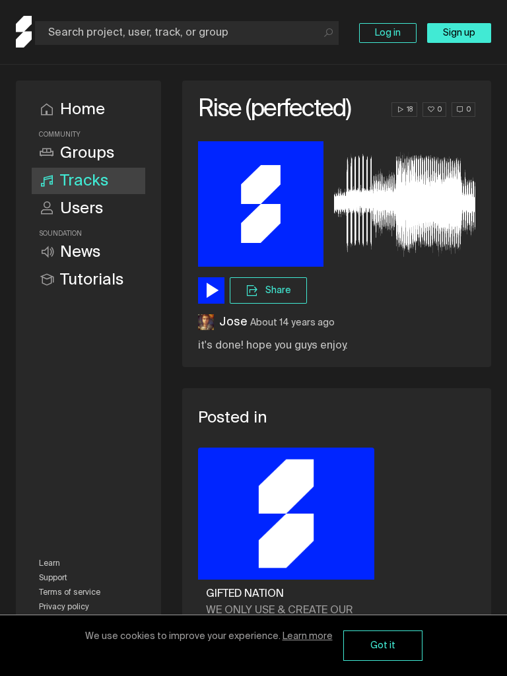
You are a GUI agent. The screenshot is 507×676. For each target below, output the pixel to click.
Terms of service (69, 593)
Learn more (308, 636)
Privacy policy (64, 607)
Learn (49, 564)
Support (53, 578)
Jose (233, 322)
